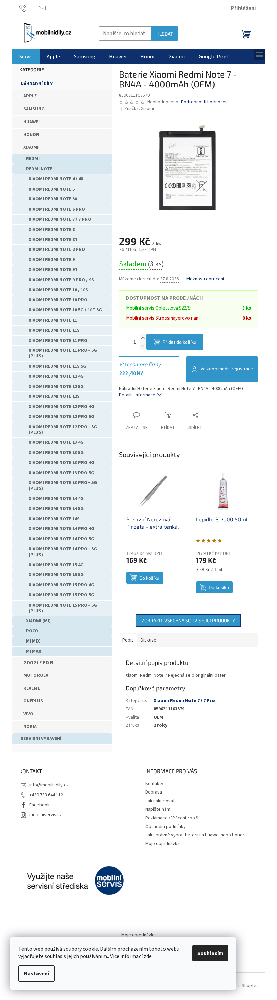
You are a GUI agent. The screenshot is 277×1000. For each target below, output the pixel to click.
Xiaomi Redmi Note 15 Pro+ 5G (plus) (63, 608)
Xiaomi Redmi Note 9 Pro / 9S (61, 280)
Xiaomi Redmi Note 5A (53, 199)
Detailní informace (137, 395)
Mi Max (33, 651)
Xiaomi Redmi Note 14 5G (56, 508)
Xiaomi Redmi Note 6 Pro (57, 209)
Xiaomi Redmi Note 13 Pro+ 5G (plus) (63, 485)
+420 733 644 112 (46, 794)
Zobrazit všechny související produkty (188, 620)
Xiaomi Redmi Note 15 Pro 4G (61, 585)
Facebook (39, 805)
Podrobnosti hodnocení (205, 102)
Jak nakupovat (160, 801)
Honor (31, 134)
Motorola (35, 675)
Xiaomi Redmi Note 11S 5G (57, 366)
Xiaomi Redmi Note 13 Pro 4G (61, 462)
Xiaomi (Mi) (38, 620)
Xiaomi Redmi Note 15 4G (56, 565)
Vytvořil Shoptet (241, 986)
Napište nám (157, 809)
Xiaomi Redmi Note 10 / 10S (58, 290)
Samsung (34, 109)
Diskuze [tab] (148, 640)
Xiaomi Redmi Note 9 (52, 259)
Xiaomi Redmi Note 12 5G (56, 386)
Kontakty (154, 783)
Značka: (139, 108)
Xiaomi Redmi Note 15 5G (56, 574)
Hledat (164, 34)
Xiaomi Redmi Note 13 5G (56, 452)
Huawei (31, 121)
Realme (31, 688)
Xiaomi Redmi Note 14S (54, 519)
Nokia (30, 726)
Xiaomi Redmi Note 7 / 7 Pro (60, 219)
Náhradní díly (37, 84)
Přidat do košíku (179, 342)
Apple (30, 96)
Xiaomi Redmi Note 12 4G (56, 376)
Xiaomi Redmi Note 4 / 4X (56, 179)
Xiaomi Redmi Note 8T (53, 239)
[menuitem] (26, 56)
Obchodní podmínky (165, 826)
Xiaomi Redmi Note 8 (52, 229)
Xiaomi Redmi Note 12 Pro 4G (61, 406)
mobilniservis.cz (45, 814)
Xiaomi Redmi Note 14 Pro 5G (61, 539)
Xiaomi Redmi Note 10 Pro (58, 300)
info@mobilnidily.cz (49, 785)
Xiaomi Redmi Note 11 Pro (58, 340)
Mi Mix (33, 641)
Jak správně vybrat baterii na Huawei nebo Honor (194, 835)
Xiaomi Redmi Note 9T (53, 269)
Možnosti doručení (205, 279)
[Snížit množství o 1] (143, 346)
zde (148, 956)
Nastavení (36, 973)
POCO (32, 631)
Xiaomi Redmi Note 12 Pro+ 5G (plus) (63, 429)
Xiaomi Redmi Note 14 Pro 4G (61, 528)
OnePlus (33, 701)
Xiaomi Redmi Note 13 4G (56, 442)
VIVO (28, 714)
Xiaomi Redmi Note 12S (54, 396)
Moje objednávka (162, 843)
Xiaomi (31, 147)
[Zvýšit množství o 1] (143, 338)
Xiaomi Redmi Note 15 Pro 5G (61, 595)
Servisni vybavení (41, 738)
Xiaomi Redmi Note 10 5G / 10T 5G (65, 310)
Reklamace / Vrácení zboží (171, 817)
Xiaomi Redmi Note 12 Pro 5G (61, 416)
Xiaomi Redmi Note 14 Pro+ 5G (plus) (63, 552)
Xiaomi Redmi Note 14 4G (56, 498)
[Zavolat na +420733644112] (29, 8)
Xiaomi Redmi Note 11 (53, 320)
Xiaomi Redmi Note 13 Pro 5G (61, 473)
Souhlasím (210, 953)
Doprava (153, 792)
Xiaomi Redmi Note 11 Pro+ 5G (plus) (63, 353)
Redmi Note (39, 169)
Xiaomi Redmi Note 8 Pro (57, 249)
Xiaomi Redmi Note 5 (52, 189)
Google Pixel (38, 662)
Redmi (33, 158)
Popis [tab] (128, 640)
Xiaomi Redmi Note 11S (54, 330)
